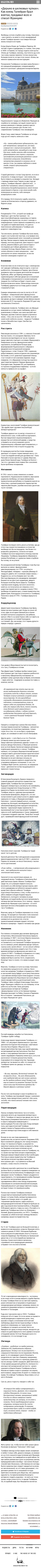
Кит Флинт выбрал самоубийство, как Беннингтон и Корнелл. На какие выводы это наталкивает (31, 1520)
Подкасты (6, 1548)
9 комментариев (22, 1498)
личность (9, 23)
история (3, 23)
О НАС (15, 1553)
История (29, 1548)
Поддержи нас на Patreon (21, 1537)
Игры (37, 1548)
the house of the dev (28, 1553)
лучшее (15, 23)
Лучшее (8, 1553)
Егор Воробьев (5, 26)
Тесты (21, 1548)
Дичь (14, 1548)
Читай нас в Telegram (22, 1531)
